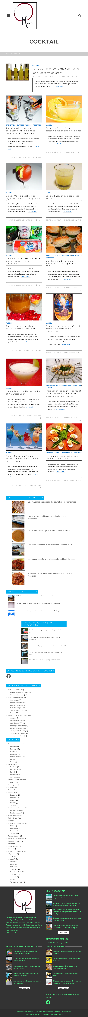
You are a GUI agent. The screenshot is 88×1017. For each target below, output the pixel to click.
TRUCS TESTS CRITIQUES (17, 715)
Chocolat (13, 797)
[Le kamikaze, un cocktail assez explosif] (64, 176)
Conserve (13, 746)
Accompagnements (14, 744)
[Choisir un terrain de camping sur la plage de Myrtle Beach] (49, 919)
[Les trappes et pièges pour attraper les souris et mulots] (24, 646)
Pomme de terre (15, 756)
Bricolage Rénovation (17, 725)
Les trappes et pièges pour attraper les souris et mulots (48, 646)
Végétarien (76, 453)
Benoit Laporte (71, 76)
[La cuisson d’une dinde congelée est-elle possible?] (49, 952)
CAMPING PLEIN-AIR (15, 690)
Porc (11, 867)
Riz (11, 759)
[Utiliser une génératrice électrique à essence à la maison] (24, 653)
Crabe (12, 826)
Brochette (13, 767)
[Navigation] (8, 15)
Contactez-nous (66, 1011)
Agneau (13, 861)
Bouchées (13, 795)
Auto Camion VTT (16, 723)
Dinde (14, 877)
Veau (12, 879)
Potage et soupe (13, 836)
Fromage (13, 749)
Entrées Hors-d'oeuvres (16, 808)
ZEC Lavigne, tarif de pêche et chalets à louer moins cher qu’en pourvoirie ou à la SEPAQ (67, 912)
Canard (14, 874)
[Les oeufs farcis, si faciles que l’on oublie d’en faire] (64, 436)
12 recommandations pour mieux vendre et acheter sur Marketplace (39, 611)
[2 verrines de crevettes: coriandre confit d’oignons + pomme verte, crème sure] (24, 109)
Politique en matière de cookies (25, 1011)
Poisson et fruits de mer (16, 823)
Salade (10, 843)
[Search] (79, 15)
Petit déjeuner (13, 818)
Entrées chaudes (63, 255)
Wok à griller (14, 777)
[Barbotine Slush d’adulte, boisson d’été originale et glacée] (64, 109)
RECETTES (37, 125)
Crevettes (10, 125)
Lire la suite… (59, 86)
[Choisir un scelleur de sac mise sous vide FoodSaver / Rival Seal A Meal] (49, 982)
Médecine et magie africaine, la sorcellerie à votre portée (35, 596)
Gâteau (12, 800)
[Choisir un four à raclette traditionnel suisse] (49, 974)
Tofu (11, 856)
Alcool (35, 65)
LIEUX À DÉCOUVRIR (15, 697)
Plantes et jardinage (17, 728)
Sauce (12, 762)
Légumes (13, 754)
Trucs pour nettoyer (17, 736)
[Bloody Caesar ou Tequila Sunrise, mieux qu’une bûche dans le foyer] (24, 436)
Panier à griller (15, 774)
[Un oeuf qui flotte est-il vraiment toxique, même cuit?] (49, 959)
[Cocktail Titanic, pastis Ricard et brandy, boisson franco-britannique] (24, 239)
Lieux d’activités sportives (19, 692)
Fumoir (12, 772)
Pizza (10, 820)
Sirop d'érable (13, 846)
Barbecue (50, 255)
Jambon (15, 869)
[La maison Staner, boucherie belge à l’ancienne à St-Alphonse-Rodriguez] (49, 926)
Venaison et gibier (16, 882)
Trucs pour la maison (17, 733)
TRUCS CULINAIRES (15, 851)
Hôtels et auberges (16, 705)
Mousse (13, 803)
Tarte (12, 805)
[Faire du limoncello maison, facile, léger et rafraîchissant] (17, 72)
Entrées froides (24, 125)
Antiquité (13, 718)
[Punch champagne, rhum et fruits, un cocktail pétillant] (24, 307)
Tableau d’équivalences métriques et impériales (48, 1011)
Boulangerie (12, 785)
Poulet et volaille (15, 872)
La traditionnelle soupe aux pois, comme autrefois (49, 530)
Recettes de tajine (14, 841)
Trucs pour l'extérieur (17, 731)
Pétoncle (76, 255)
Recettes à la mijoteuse (16, 838)
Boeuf (12, 864)
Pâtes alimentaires (14, 815)
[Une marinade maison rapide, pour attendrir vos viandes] (49, 967)
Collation (11, 787)
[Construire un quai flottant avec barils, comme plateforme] (24, 638)
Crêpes (10, 790)
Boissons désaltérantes (16, 780)
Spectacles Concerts (17, 710)
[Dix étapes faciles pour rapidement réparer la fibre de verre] (24, 631)
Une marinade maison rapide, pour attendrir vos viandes (52, 502)
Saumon (49, 388)
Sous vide (11, 849)
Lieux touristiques (16, 708)
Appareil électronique (17, 720)
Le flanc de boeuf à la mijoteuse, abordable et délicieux (51, 559)
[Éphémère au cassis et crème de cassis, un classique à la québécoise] (64, 307)
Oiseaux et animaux (17, 695)
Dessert (10, 792)
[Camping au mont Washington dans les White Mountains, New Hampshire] (49, 904)
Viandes (11, 859)
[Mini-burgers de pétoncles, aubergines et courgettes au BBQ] (64, 239)
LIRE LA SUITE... (12, 933)
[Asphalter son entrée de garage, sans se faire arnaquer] (24, 661)
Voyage (12, 713)
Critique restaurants (17, 702)
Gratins (12, 751)
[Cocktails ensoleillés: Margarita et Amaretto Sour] (24, 372)
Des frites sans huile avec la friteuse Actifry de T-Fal (50, 545)
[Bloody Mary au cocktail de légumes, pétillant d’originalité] (24, 176)
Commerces (14, 700)
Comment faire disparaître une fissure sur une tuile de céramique (38, 603)
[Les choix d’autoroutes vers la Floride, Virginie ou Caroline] (49, 897)
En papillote (14, 769)
